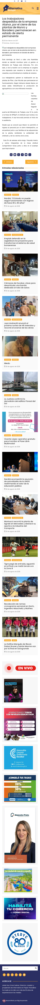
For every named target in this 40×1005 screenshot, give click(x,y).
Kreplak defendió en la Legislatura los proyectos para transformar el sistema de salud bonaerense (19, 242)
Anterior (9, 162)
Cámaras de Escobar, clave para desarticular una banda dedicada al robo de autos (20, 285)
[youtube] (22, 1)
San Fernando (17, 319)
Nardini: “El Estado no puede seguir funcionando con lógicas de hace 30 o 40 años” (19, 200)
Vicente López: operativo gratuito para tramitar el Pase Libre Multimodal (19, 441)
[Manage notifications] (4, 1000)
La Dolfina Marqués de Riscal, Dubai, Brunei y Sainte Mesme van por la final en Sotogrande (20, 646)
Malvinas (7, 195)
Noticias (6, 43)
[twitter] (14, 1)
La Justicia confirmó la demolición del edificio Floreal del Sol (19, 401)
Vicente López (14, 43)
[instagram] (25, 1)
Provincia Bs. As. (17, 235)
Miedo (7, 363)
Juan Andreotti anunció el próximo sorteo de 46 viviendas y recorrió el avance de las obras (19, 325)
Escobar (7, 279)
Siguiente (30, 162)
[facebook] (18, 1)
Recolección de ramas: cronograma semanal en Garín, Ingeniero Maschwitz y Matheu (19, 606)
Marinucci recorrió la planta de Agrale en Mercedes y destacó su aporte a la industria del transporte (20, 525)
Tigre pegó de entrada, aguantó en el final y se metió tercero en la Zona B (19, 566)
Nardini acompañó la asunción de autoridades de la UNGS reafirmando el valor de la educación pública (18, 482)
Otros (14, 640)
